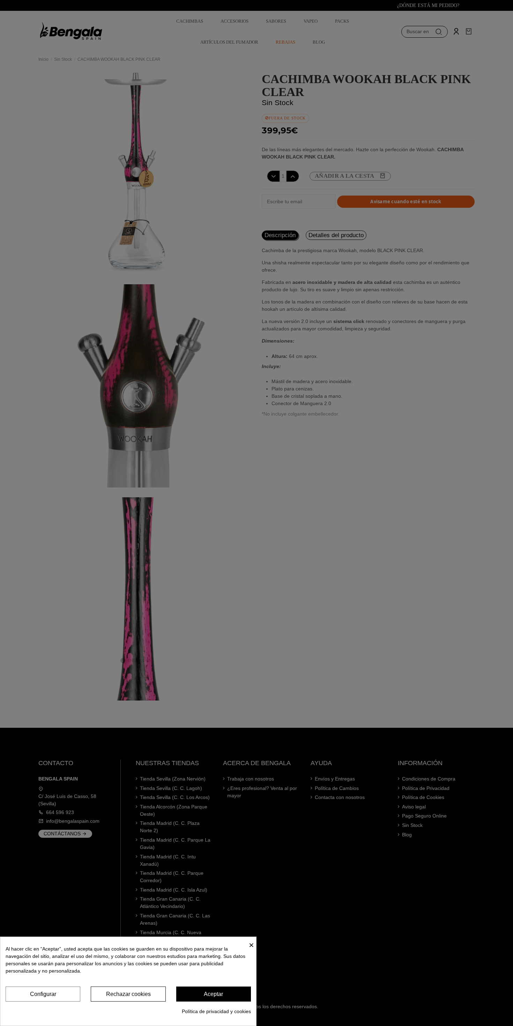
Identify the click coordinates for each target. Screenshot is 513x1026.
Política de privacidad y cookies (216, 1011)
